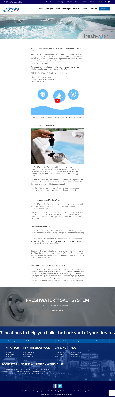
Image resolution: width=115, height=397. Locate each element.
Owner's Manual (57, 311)
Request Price (50, 2)
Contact (99, 2)
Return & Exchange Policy (51, 391)
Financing (60, 2)
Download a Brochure (27, 341)
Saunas (57, 9)
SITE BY (43, 394)
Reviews (83, 2)
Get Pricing (11, 341)
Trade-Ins (69, 2)
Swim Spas (49, 9)
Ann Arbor (11, 348)
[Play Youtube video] (57, 100)
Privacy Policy (37, 391)
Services (85, 9)
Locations (93, 9)
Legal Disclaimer (27, 391)
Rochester (9, 364)
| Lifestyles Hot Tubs (11, 9)
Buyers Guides (62, 341)
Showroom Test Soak (46, 341)
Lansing (60, 348)
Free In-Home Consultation (68, 391)
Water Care (76, 9)
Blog (76, 2)
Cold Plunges (66, 9)
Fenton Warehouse (50, 364)
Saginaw (27, 364)
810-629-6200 (16, 2)
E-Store (91, 2)
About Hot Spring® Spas (85, 391)
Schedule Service (101, 341)
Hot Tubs (40, 9)
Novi (74, 348)
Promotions (104, 9)
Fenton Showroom (37, 348)
